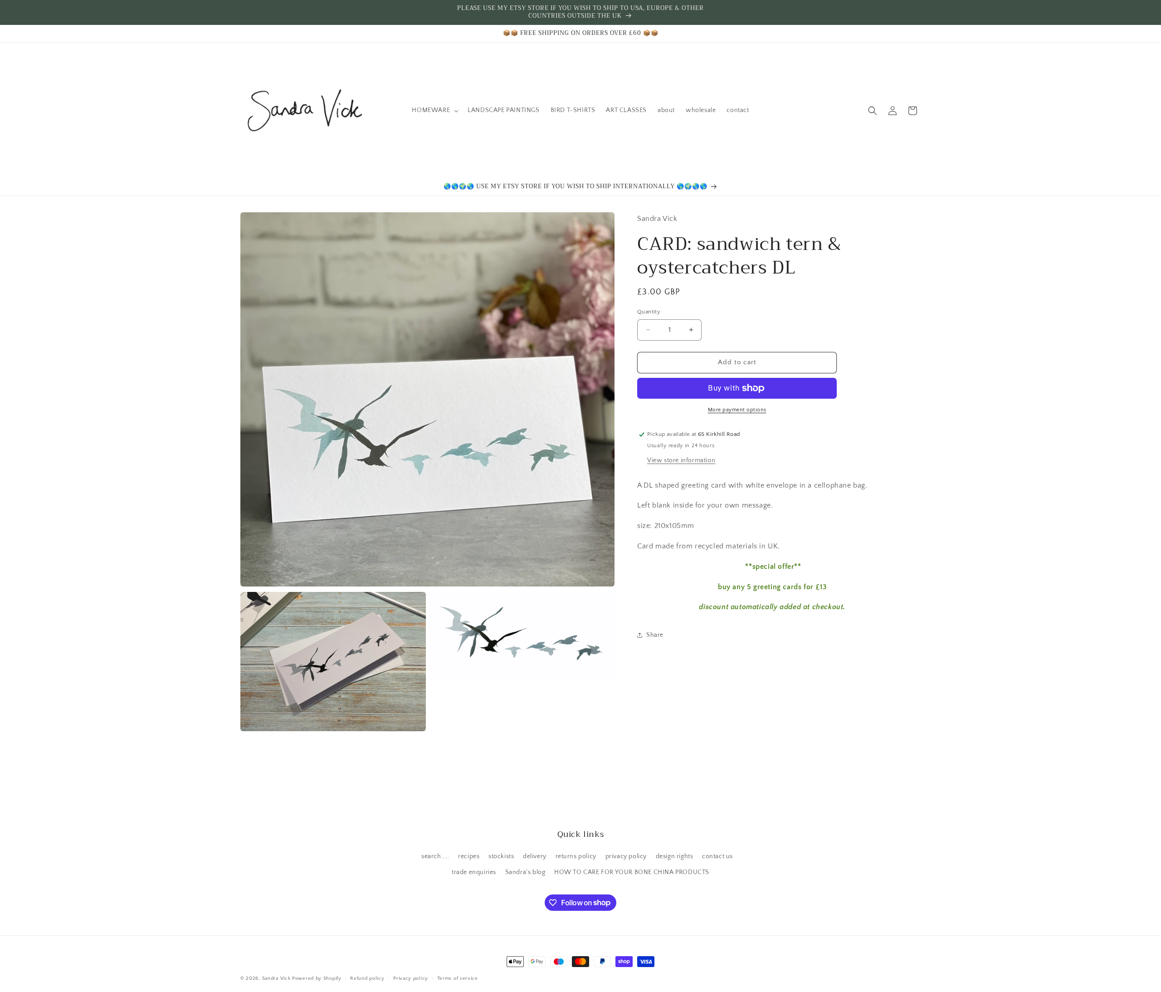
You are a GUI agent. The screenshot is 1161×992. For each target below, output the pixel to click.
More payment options (737, 410)
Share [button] (654, 635)
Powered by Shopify (316, 978)
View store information (681, 460)
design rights (674, 856)
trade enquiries (474, 872)
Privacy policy (410, 978)
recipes (468, 856)
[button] (434, 110)
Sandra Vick (276, 978)
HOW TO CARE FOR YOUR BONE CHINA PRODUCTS (631, 872)
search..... (435, 856)
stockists (501, 856)
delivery (534, 856)
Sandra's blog (525, 872)
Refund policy (367, 978)
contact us (717, 856)
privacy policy (626, 856)
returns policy (576, 856)
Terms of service (457, 978)
